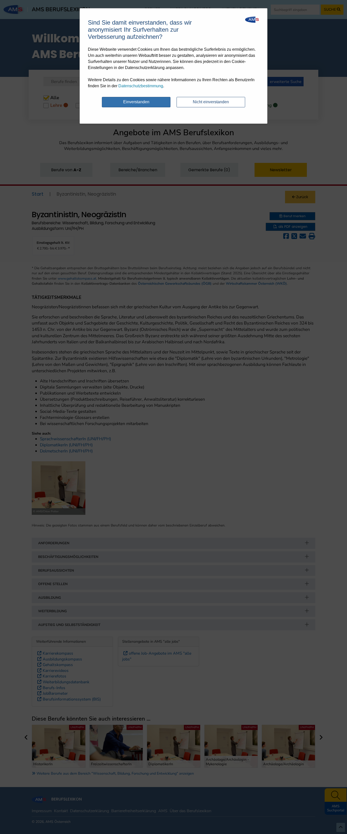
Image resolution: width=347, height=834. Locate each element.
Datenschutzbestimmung (140, 86)
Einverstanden (136, 102)
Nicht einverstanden (211, 102)
